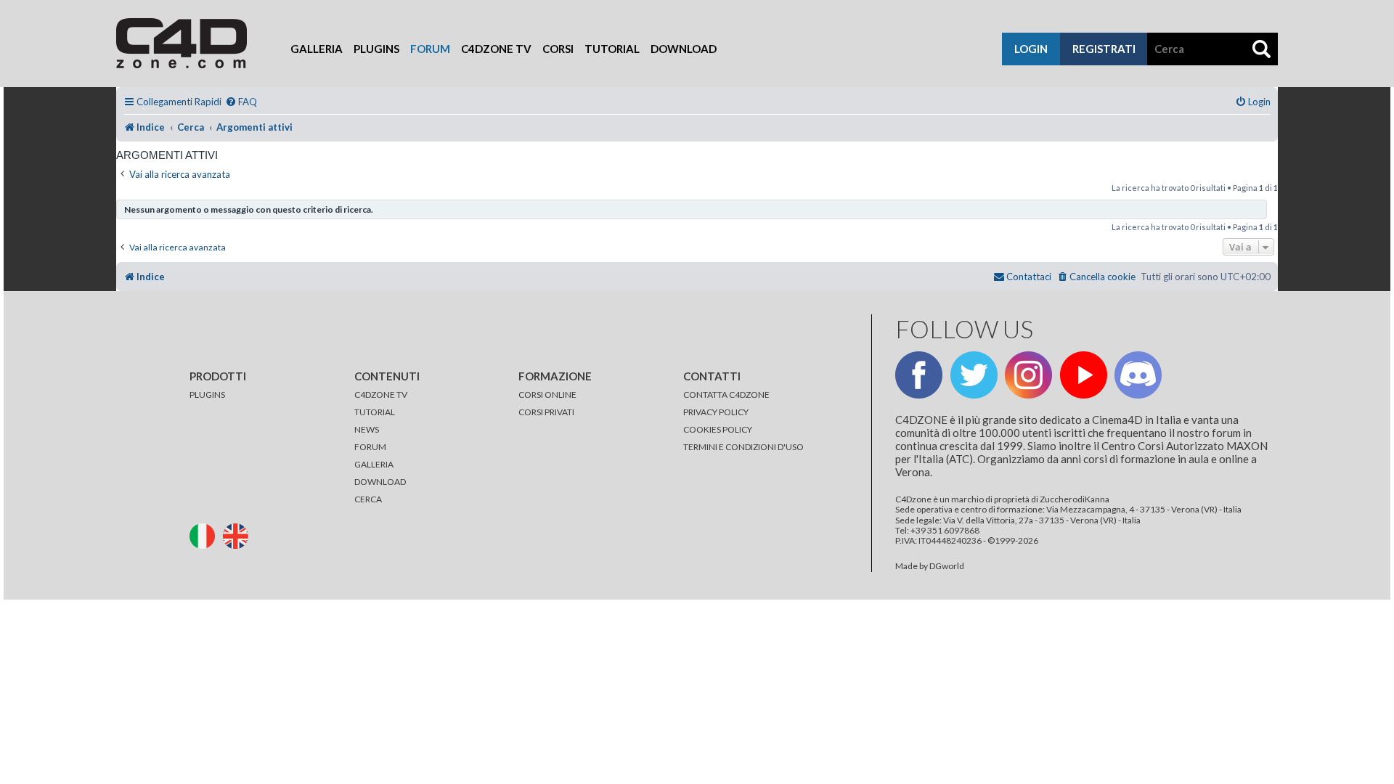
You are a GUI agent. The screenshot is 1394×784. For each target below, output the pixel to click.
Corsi (558, 49)
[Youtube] (1083, 375)
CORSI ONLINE (547, 394)
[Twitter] (974, 375)
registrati (1104, 48)
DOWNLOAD (380, 481)
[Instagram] (1028, 375)
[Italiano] (205, 534)
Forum (430, 49)
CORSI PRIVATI (546, 412)
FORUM (370, 446)
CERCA (368, 499)
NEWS (366, 429)
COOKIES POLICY (717, 429)
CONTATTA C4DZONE (726, 394)
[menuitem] (241, 102)
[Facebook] (918, 375)
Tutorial (612, 49)
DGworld (946, 566)
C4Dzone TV (496, 49)
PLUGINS (207, 394)
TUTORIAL (374, 412)
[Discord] (1138, 375)
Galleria (316, 49)
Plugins (376, 49)
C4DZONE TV (380, 394)
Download (684, 49)
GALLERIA (374, 464)
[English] (239, 534)
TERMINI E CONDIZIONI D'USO (743, 446)
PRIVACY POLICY (716, 412)
